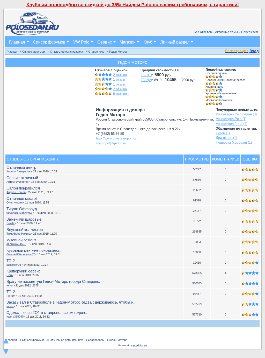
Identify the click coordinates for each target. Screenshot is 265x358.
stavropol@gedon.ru (111, 143)
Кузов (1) (223, 133)
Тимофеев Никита (18, 233)
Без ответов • (204, 32)
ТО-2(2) (146, 80)
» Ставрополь (95, 51)
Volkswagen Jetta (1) (231, 124)
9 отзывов (121, 94)
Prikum (10, 295)
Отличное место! (21, 198)
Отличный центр (21, 167)
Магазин (128, 42)
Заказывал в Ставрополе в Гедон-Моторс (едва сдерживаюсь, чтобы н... (71, 302)
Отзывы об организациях (33, 159)
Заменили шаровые (23, 219)
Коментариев (225, 159)
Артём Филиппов (17, 181)
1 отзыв (119, 79)
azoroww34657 (16, 243)
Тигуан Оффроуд (21, 209)
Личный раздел (174, 42)
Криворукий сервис (23, 271)
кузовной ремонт (21, 240)
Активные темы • (227, 32)
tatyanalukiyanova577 (20, 212)
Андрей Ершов (16, 192)
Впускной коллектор (24, 229)
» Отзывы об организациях (65, 51)
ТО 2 (10, 260)
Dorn (9, 275)
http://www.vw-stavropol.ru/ (116, 138)
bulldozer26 (13, 264)
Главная (17, 42)
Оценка (250, 159)
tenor (9, 285)
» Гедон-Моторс (117, 51)
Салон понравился (23, 188)
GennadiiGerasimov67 (20, 254)
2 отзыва (120, 75)
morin (9, 306)
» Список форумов (32, 51)
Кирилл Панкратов (18, 171)
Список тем (249, 32)
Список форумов (49, 42)
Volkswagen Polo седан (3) (236, 114)
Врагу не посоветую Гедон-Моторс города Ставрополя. (55, 281)
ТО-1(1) (146, 75)
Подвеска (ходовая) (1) (234, 142)
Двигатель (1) (226, 138)
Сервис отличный (22, 178)
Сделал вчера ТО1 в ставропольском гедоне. (46, 312)
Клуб (147, 42)
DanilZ (10, 223)
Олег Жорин (14, 202)
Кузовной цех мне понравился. (33, 250)
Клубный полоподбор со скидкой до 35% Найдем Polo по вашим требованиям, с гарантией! (132, 4)
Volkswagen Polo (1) (231, 119)
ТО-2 (10, 292)
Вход (254, 51)
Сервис (104, 42)
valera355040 (15, 316)
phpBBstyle (140, 345)
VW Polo (81, 42)
